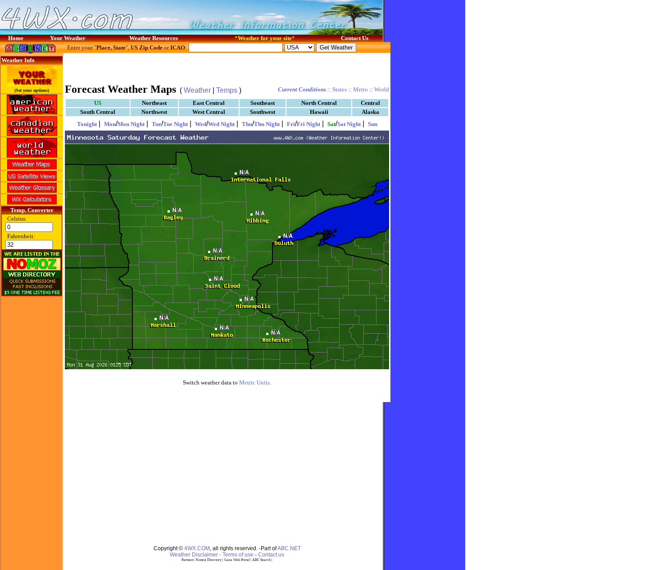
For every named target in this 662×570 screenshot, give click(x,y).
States (339, 89)
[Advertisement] (227, 67)
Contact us (271, 555)
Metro (360, 89)
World (381, 89)
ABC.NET (289, 548)
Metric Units (254, 382)
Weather (197, 90)
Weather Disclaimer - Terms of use (212, 555)
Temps (226, 90)
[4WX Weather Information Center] (90, 32)
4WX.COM (197, 548)
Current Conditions (302, 89)
